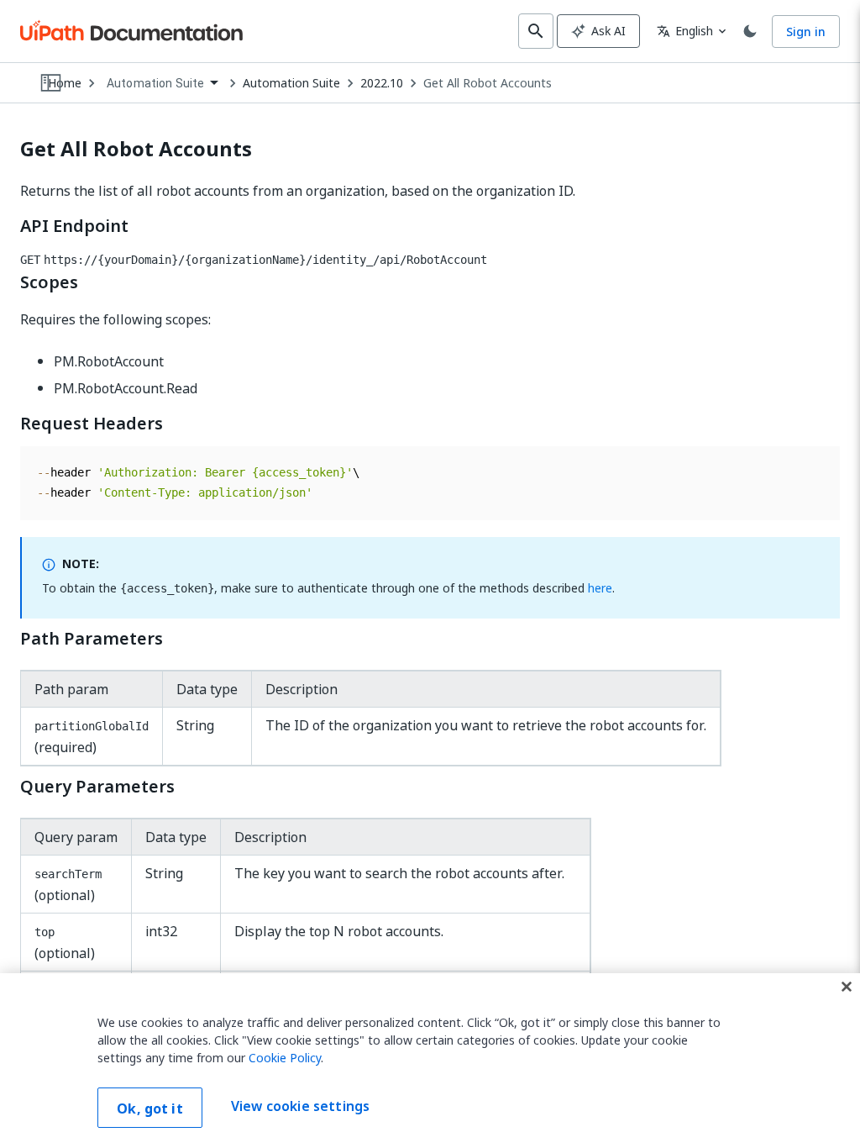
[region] (430, 1060)
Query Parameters (97, 786)
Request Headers (91, 423)
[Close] (847, 987)
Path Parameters (91, 638)
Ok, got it (150, 1108)
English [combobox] (685, 30)
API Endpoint (74, 226)
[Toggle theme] (750, 31)
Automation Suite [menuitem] (155, 83)
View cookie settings (300, 1106)
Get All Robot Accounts (487, 83)
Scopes (49, 282)
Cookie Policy (285, 1057)
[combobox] (162, 83)
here (600, 588)
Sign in (806, 31)
